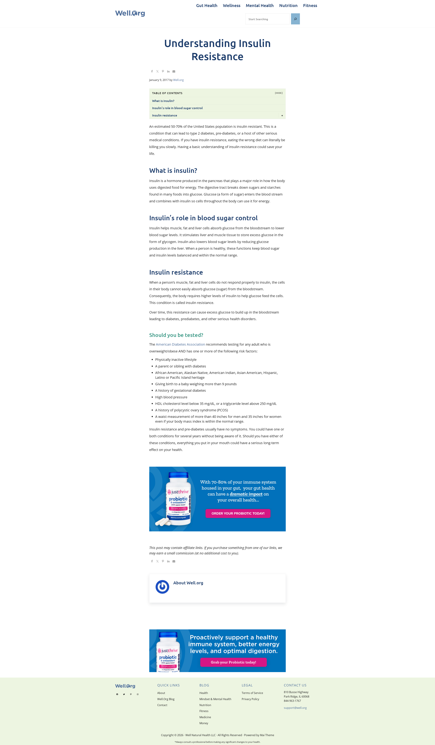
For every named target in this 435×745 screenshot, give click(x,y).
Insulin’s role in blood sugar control (177, 108)
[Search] (295, 18)
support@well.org (295, 708)
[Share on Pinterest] (163, 71)
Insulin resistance (164, 115)
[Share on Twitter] (157, 71)
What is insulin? (163, 101)
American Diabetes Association (180, 344)
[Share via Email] (174, 71)
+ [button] (282, 115)
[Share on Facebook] (152, 71)
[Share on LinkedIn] (168, 71)
